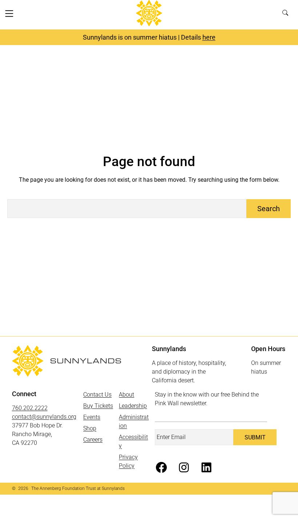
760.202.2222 (30, 408)
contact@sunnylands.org (44, 416)
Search (287, 14)
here (209, 37)
